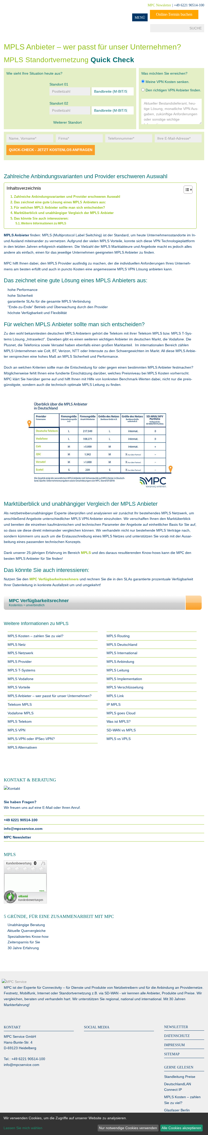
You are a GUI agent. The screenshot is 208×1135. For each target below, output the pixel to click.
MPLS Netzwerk (20, 653)
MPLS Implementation (124, 679)
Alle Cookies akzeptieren (181, 1128)
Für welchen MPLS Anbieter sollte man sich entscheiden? (59, 207)
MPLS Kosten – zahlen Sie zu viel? (35, 636)
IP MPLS (113, 704)
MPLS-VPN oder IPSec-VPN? (31, 739)
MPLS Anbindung (120, 662)
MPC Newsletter (159, 5)
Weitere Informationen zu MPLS (43, 223)
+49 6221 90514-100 (21, 820)
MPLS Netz (17, 645)
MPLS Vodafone (20, 679)
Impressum (174, 1045)
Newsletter (176, 1027)
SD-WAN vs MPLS (121, 730)
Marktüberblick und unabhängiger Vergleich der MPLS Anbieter (64, 213)
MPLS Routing (118, 636)
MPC (24, 10)
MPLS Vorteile (19, 687)
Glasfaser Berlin (177, 1110)
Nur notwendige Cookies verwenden (128, 1128)
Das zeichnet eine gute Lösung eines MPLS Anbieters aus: (60, 202)
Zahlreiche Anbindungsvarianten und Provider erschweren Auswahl (67, 197)
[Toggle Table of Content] (185, 189)
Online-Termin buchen (174, 14)
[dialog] (104, 1124)
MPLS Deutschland (122, 645)
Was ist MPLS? (119, 721)
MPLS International (122, 653)
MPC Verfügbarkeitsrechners (54, 579)
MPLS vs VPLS (119, 739)
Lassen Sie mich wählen (23, 1128)
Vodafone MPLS (20, 713)
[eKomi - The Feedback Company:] (104, 881)
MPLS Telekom (20, 721)
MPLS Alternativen (22, 747)
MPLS (86, 553)
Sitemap (172, 1054)
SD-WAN (111, 993)
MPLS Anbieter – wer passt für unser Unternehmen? (50, 696)
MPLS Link (115, 696)
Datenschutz (177, 1036)
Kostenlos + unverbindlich (39, 602)
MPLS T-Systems (21, 670)
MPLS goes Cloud (121, 713)
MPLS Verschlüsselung (125, 687)
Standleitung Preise (179, 1077)
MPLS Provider (20, 662)
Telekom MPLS (20, 704)
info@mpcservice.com (23, 829)
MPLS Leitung (118, 670)
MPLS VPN (16, 730)
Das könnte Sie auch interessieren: (41, 218)
